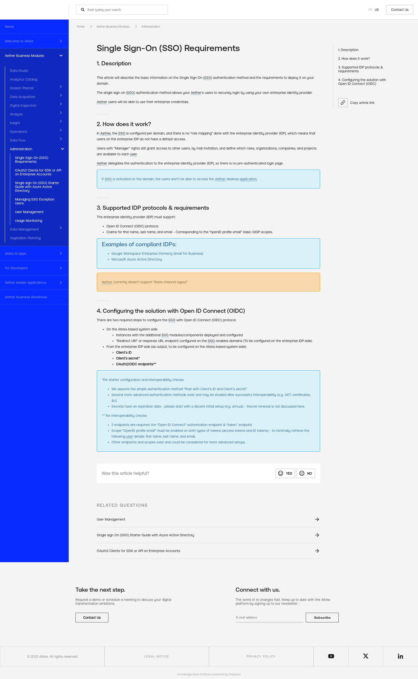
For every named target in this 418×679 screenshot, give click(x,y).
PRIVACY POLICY (261, 656)
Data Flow (17, 140)
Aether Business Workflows (26, 297)
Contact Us (400, 10)
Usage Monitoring (28, 221)
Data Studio (19, 71)
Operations (18, 132)
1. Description (348, 50)
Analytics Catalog (23, 79)
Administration (21, 149)
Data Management (24, 229)
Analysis (16, 114)
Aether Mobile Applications (25, 282)
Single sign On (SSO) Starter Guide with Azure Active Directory (37, 187)
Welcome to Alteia (19, 41)
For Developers (16, 268)
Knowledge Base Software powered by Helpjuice (209, 674)
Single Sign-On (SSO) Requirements (31, 160)
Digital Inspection (23, 105)
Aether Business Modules (24, 56)
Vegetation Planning (25, 238)
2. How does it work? (354, 58)
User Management (29, 212)
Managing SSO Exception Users (34, 201)
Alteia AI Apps (15, 253)
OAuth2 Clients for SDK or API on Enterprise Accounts (38, 172)
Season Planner (22, 88)
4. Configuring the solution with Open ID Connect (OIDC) (362, 82)
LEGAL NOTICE (156, 656)
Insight (15, 123)
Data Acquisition (22, 97)
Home (9, 27)
